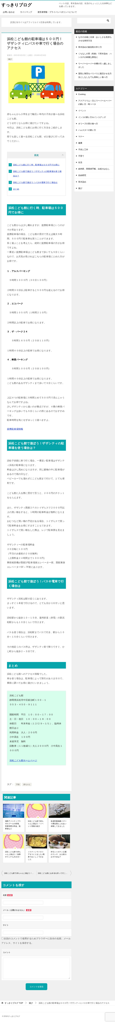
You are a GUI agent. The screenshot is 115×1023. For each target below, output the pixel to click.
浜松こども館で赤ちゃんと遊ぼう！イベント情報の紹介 (36, 823)
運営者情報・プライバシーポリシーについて (57, 12)
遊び (10, 59)
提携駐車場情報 (15, 429)
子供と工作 (83, 149)
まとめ (16, 189)
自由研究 (82, 175)
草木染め (82, 182)
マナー (81, 136)
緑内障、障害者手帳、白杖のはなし (94, 169)
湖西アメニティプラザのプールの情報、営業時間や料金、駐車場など (13, 825)
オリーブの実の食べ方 (88, 123)
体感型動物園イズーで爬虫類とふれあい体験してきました (58, 823)
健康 (80, 143)
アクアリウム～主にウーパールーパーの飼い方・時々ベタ (95, 102)
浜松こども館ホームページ (23, 760)
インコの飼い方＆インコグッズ (92, 117)
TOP (14, 1003)
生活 (80, 162)
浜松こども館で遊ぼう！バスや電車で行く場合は (35, 182)
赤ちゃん (26, 784)
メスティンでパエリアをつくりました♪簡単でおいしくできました (36, 855)
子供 (18, 784)
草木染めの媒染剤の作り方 (90, 47)
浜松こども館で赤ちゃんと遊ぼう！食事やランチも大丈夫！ (13, 854)
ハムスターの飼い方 (87, 130)
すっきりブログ (16, 5)
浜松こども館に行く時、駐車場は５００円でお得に (36, 165)
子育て (81, 156)
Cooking (82, 94)
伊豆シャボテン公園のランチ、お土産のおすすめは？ (58, 854)
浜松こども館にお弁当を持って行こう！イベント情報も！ (55, 873)
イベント (82, 110)
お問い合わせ (9, 12)
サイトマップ (26, 12)
